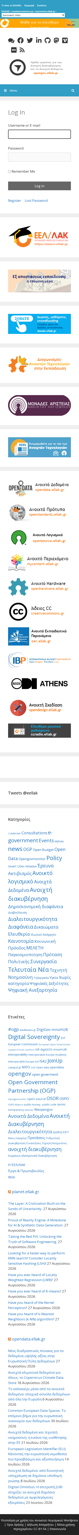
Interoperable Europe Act (23, 1061)
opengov (19, 1073)
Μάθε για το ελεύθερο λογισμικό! (39, 25)
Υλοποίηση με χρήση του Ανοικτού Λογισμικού (32, 1520)
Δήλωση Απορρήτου (40, 1524)
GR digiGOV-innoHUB (51, 1049)
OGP (27, 849)
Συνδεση (41, 5)
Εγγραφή (29, 5)
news (15, 849)
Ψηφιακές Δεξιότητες (49, 983)
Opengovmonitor (32, 858)
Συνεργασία (43, 961)
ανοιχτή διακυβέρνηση (35, 1149)
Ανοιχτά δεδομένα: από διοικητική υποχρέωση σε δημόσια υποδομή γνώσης (36, 1475)
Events (46, 840)
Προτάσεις (36, 1137)
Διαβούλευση (17, 912)
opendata (57, 1067)
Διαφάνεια (20, 926)
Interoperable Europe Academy (47, 1054)
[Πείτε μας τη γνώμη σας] (11, 40)
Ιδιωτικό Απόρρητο (43, 934)
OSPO (64, 1098)
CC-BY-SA (40, 1529)
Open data (42, 1067)
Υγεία (54, 977)
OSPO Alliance (15, 1104)
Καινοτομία (21, 941)
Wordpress (71, 1520)
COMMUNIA (14, 833)
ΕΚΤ (66, 1132)
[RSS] (22, 50)
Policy (54, 858)
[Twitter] (30, 40)
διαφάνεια (14, 1156)
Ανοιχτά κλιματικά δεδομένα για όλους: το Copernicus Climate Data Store (36, 1377)
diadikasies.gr (28, 1030)
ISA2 (43, 1061)
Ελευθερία (19, 934)
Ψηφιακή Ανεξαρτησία (32, 990)
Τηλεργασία (41, 978)
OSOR (53, 1098)
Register (14, 200)
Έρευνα (45, 865)
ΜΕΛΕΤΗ (35, 948)
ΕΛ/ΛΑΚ (6, 11)
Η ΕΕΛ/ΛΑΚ (16, 1164)
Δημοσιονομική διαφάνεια (35, 906)
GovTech (29, 1049)
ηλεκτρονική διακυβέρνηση (39, 1156)
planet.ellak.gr (25, 1191)
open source (36, 1099)
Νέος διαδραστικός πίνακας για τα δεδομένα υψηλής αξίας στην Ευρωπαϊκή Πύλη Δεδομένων (36, 1355)
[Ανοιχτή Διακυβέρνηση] (39, 67)
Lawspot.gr (14, 1067)
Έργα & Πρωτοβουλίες (26, 1170)
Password (16, 148)
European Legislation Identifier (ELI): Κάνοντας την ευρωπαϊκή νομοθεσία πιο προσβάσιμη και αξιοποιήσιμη (37, 1453)
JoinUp (54, 1060)
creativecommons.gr (22, 11)
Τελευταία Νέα (28, 969)
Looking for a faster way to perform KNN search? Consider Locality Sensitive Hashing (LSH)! (36, 1258)
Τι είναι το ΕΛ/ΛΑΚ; (12, 5)
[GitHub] (48, 40)
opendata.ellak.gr (28, 1339)
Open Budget (43, 850)
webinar (29, 1109)
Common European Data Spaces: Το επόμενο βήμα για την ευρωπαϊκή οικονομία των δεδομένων (37, 1415)
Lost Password (36, 200)
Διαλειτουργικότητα (32, 918)
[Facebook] (20, 40)
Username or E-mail (24, 125)
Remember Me (23, 171)
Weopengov (43, 1109)
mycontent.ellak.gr (45, 11)
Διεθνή (57, 1132)
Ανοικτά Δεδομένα (28, 1116)
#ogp (13, 1029)
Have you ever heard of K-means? (34, 1291)
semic (61, 1104)
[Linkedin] (39, 40)
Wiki (11, 1177)
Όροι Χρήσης (15, 1524)
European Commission (23, 1044)
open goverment (45, 1074)
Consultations (34, 833)
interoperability (18, 1054)
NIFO (26, 1067)
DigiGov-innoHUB (52, 1029)
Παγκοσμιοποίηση (25, 954)
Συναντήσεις (33, 1143)
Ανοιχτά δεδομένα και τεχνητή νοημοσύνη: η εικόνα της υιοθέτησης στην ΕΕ (37, 1437)
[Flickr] (14, 50)
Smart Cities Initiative (22, 866)
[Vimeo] (65, 40)
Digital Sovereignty (34, 1037)
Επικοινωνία (58, 1529)
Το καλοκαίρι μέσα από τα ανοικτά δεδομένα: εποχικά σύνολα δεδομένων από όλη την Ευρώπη (39, 1393)
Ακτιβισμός (20, 873)
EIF (63, 1038)
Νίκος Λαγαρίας (17, 1138)
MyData (59, 841)
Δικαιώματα (46, 927)
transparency (16, 1110)
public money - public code (40, 1104)
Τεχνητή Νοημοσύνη (54, 1143)
